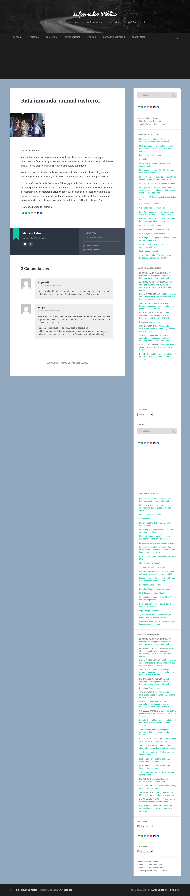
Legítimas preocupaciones (150, 251)
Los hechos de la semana (150, 155)
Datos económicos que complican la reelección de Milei (155, 245)
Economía (51, 37)
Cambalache (144, 159)
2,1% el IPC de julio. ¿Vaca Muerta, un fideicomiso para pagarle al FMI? (155, 256)
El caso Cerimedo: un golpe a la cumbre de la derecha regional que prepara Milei (157, 178)
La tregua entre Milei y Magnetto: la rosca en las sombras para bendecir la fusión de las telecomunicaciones (157, 190)
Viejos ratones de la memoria (152, 208)
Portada (17, 37)
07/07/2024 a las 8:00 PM (49, 310)
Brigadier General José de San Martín (155, 229)
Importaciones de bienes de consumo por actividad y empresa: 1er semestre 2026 (157, 213)
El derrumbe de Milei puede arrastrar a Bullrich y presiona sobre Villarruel (155, 140)
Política (34, 37)
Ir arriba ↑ (175, 890)
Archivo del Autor (24, 244)
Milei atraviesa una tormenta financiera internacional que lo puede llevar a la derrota (156, 148)
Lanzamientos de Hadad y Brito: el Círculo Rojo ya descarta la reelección (157, 219)
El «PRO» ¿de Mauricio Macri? (152, 233)
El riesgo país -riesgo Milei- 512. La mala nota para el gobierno (156, 171)
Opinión (91, 37)
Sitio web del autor (30, 244)
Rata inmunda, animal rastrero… (61, 100)
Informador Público (95, 13)
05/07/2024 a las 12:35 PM (49, 285)
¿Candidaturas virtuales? (149, 204)
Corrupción (138, 37)
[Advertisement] (95, 61)
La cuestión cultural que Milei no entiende (157, 183)
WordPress (66, 890)
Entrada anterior (92, 245)
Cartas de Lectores (114, 37)
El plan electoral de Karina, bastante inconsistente (157, 740)
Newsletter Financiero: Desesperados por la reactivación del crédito (157, 622)
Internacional (72, 37)
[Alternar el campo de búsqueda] (176, 37)
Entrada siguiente (93, 250)
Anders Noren (159, 890)
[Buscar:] (157, 95)
